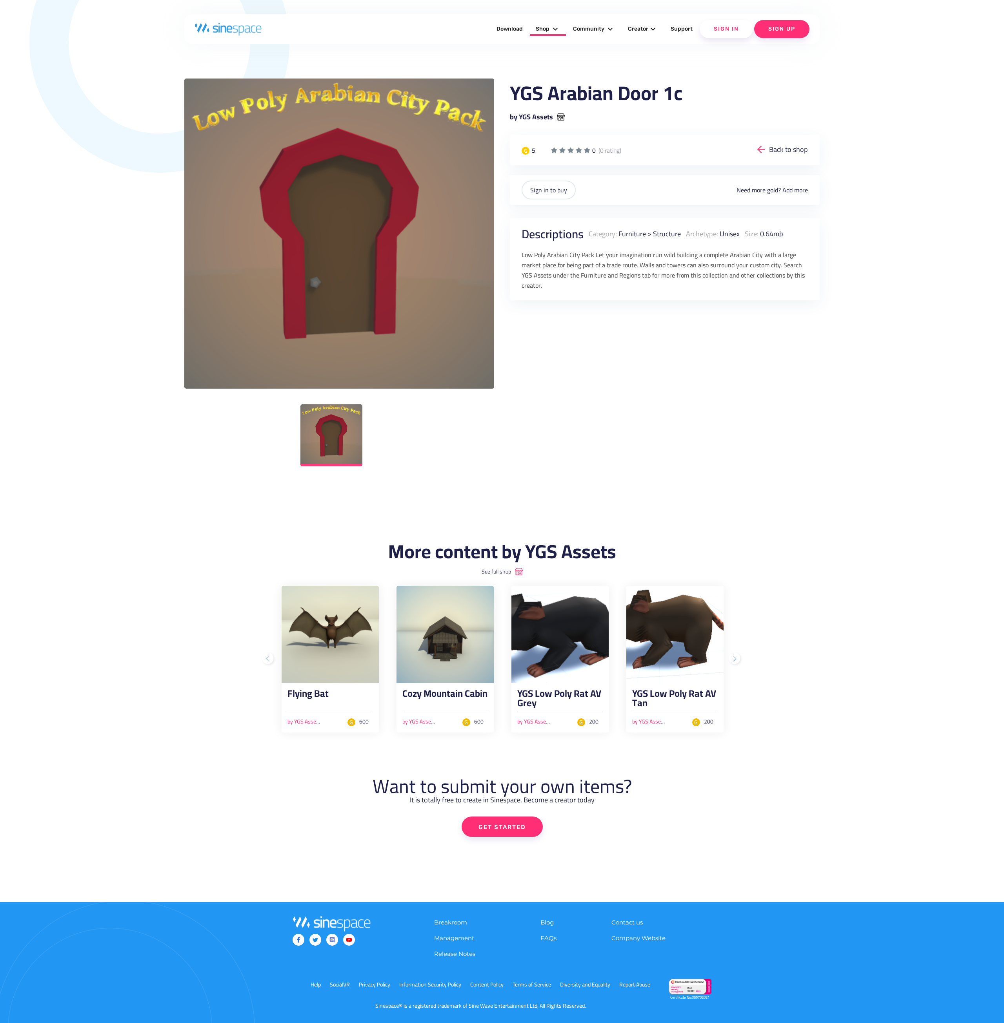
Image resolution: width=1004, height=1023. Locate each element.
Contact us (627, 922)
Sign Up (781, 29)
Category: (603, 233)
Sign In (726, 29)
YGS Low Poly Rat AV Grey (559, 700)
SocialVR (340, 984)
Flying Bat (308, 695)
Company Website (638, 938)
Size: (751, 233)
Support (682, 29)
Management (454, 938)
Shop (548, 29)
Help (316, 984)
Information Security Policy (430, 984)
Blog (547, 922)
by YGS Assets (531, 117)
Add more (795, 190)
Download (510, 29)
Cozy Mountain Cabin (444, 695)
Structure (667, 233)
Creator (643, 29)
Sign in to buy (548, 190)
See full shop (496, 571)
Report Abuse (634, 984)
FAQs (548, 938)
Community (594, 29)
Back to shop (788, 149)
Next (735, 659)
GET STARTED (502, 827)
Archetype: (702, 233)
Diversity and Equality (585, 984)
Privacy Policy (374, 984)
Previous (268, 659)
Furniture (632, 233)
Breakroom (450, 922)
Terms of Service (532, 984)
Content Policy (487, 984)
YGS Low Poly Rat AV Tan (674, 700)
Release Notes (454, 953)
